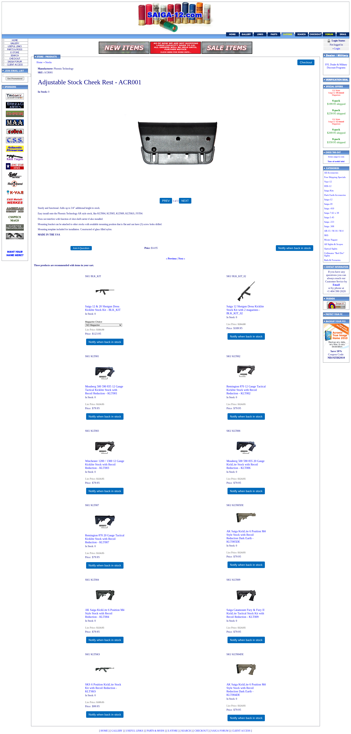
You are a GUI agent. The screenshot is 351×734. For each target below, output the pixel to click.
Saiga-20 (328, 204)
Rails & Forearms (332, 260)
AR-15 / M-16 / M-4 (333, 231)
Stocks (48, 62)
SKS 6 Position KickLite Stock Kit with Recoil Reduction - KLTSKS (103, 688)
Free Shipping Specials (335, 177)
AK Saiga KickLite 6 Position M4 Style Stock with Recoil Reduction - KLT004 (104, 613)
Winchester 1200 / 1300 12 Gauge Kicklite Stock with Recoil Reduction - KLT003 (104, 464)
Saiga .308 (329, 226)
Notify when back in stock (105, 342)
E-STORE (173, 730)
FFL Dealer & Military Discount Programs (336, 66)
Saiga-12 (328, 199)
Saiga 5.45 (329, 217)
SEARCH (186, 730)
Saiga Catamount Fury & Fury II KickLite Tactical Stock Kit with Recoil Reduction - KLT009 (245, 613)
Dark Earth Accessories (335, 195)
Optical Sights (330, 248)
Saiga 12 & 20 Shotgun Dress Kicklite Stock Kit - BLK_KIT (103, 308)
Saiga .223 (329, 222)
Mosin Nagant (330, 240)
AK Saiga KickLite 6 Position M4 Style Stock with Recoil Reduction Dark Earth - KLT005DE (246, 536)
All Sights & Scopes (333, 244)
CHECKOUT (201, 730)
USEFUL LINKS (134, 730)
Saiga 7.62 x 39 (331, 213)
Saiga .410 (329, 208)
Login (337, 48)
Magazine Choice (93, 322)
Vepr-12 (328, 181)
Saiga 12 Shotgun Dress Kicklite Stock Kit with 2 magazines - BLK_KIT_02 (245, 310)
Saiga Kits (329, 190)
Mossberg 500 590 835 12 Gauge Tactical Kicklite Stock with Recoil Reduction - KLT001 (104, 390)
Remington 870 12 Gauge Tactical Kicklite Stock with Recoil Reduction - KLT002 (246, 390)
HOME (104, 730)
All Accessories (331, 172)
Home (39, 62)
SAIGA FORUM (220, 730)
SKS (326, 235)
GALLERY (116, 730)
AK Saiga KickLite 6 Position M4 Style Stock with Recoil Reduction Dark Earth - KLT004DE (246, 689)
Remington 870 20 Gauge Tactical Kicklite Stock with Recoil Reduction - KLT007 (104, 539)
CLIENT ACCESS (241, 730)
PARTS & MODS (155, 730)
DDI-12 (328, 186)
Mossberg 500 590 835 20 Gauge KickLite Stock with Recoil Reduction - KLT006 (245, 464)
